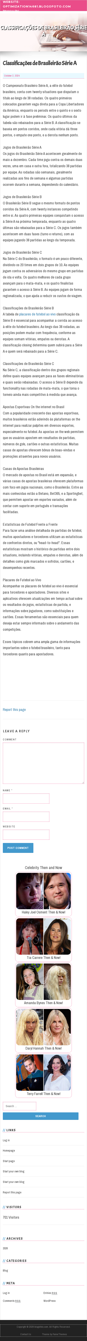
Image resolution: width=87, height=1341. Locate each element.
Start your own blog (13, 1171)
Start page (9, 1161)
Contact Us (25, 1334)
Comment (10, 739)
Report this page (14, 709)
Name (7, 790)
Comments (12, 1301)
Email (8, 808)
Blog (5, 1270)
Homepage (9, 1150)
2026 (5, 1248)
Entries (50, 1293)
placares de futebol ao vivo (37, 314)
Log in (6, 1140)
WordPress (50, 1301)
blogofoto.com (41, 1326)
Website (9, 826)
